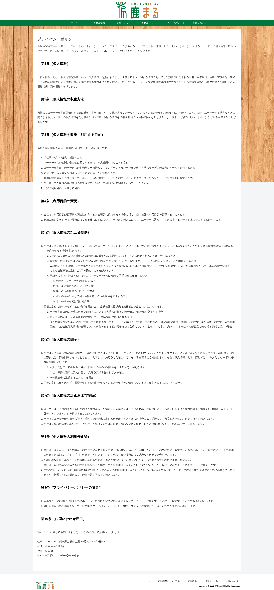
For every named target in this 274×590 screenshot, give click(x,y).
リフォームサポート (214, 581)
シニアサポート (178, 581)
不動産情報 (163, 581)
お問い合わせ (232, 581)
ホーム (152, 581)
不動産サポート (195, 581)
